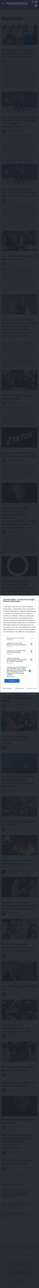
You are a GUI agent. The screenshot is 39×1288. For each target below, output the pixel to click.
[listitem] (19, 638)
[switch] (30, 644)
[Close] (35, 600)
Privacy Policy (32, 688)
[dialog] (19, 644)
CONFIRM (12, 680)
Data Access (19, 688)
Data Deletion (7, 688)
